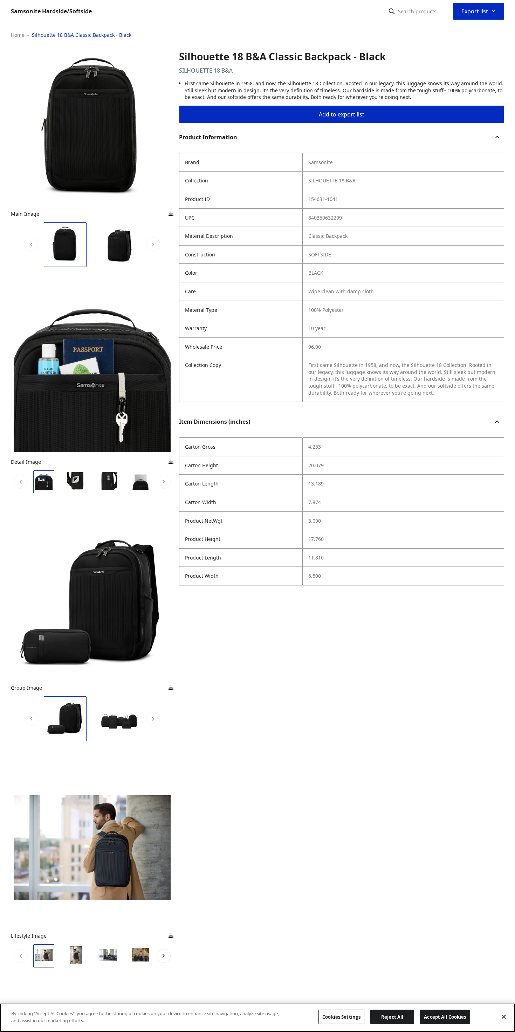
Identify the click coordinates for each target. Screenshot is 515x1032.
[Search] (391, 11)
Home (18, 35)
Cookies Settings (341, 1017)
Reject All (392, 1017)
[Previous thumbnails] (31, 244)
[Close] (503, 1016)
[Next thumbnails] (153, 244)
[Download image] (171, 214)
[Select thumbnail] (65, 244)
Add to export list (341, 114)
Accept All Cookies (445, 1017)
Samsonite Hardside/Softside (51, 11)
